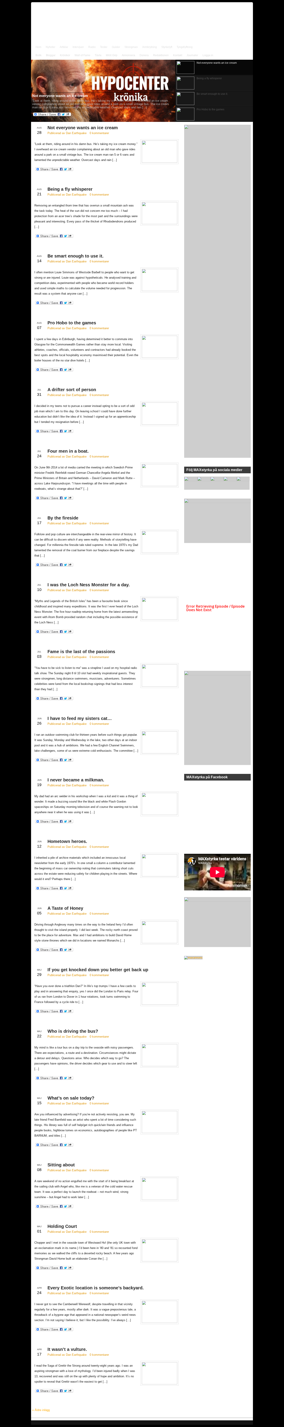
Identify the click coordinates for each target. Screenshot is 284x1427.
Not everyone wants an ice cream (82, 127)
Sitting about (61, 1164)
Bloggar (50, 55)
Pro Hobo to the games (71, 322)
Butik (38, 55)
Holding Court (62, 1226)
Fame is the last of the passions (81, 651)
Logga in (208, 55)
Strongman (131, 47)
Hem (38, 47)
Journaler (192, 55)
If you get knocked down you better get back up (97, 969)
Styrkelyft (166, 47)
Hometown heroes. (67, 841)
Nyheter (50, 47)
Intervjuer (78, 47)
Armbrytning (149, 47)
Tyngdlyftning (185, 47)
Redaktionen (161, 55)
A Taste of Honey (65, 908)
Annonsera (128, 55)
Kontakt (177, 55)
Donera (144, 55)
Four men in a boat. (68, 451)
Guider (116, 47)
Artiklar (64, 47)
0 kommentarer (99, 133)
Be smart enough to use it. (75, 256)
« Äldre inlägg (41, 1410)
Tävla (98, 55)
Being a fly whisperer (70, 189)
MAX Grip (111, 55)
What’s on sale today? (70, 1098)
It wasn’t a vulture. (67, 1349)
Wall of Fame (82, 55)
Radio (92, 47)
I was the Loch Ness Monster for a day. (88, 584)
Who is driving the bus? (72, 1031)
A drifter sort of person (71, 389)
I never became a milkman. (75, 779)
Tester (103, 47)
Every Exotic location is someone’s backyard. (95, 1287)
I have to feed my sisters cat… (79, 718)
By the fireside (62, 517)
